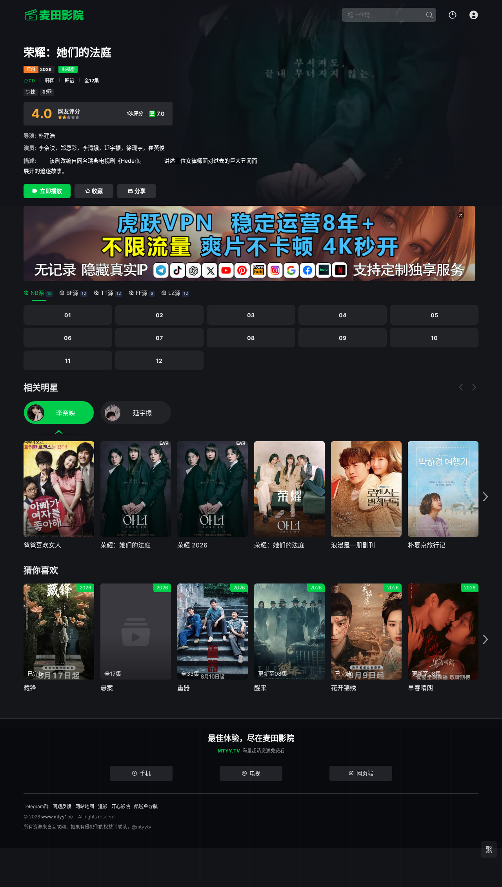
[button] (485, 497)
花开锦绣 (343, 688)
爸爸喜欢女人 (42, 545)
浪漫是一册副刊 (353, 545)
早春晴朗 (420, 688)
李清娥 (90, 147)
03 (251, 315)
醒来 (260, 688)
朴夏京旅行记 (427, 545)
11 (68, 360)
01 (67, 315)
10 (434, 337)
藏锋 (30, 688)
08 (251, 337)
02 (159, 315)
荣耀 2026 (192, 545)
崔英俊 (156, 147)
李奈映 (46, 147)
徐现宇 (134, 147)
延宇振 (112, 147)
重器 (183, 688)
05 (434, 315)
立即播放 (51, 190)
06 (67, 337)
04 (342, 315)
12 (159, 360)
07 (159, 337)
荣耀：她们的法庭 (125, 545)
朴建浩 (46, 135)
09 (342, 337)
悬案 (106, 688)
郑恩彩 (68, 147)
